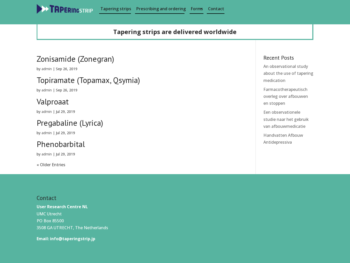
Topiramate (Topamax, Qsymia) (88, 80)
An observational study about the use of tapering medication (288, 73)
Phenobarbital (61, 144)
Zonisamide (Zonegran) (75, 59)
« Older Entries (51, 164)
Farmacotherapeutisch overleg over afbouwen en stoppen (285, 96)
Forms (197, 9)
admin (47, 68)
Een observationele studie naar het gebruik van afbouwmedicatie (286, 119)
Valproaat (53, 101)
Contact (216, 9)
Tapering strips (115, 9)
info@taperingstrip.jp (72, 238)
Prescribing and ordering (160, 9)
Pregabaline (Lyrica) (70, 123)
